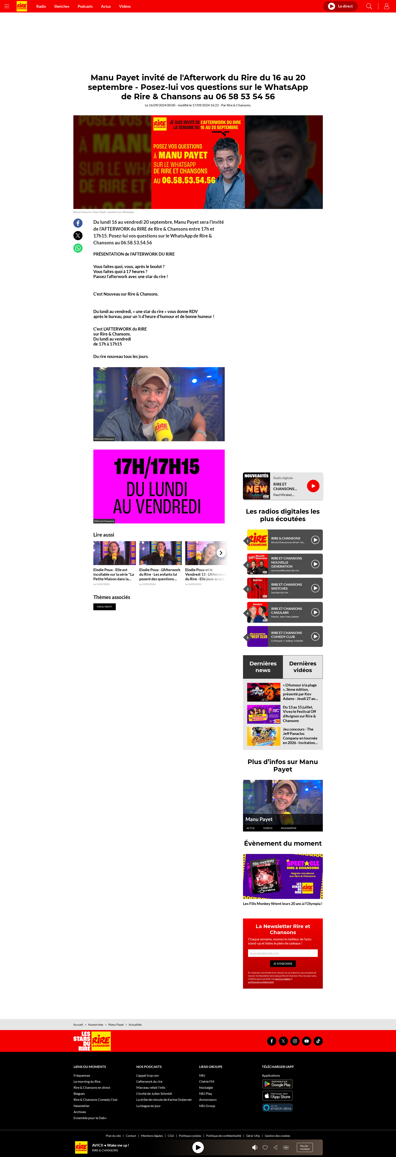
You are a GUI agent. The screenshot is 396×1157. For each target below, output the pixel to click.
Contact (131, 1135)
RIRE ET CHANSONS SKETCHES (286, 586)
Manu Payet (259, 819)
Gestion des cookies (277, 1135)
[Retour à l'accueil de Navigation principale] (22, 6)
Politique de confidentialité (223, 1135)
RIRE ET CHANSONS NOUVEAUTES (286, 486)
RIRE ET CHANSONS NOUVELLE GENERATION (286, 562)
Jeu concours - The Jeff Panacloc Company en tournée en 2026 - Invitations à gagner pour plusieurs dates (300, 740)
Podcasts (85, 6)
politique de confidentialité (261, 982)
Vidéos (125, 6)
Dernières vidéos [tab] (302, 666)
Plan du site (113, 1135)
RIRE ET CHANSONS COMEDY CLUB (286, 635)
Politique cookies (190, 1135)
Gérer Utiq (253, 1135)
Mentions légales (152, 1135)
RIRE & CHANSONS (285, 538)
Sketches (61, 6)
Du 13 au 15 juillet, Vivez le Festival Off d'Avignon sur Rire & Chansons (299, 714)
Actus (106, 6)
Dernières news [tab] (263, 666)
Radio (41, 6)
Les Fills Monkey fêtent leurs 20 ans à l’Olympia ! (282, 903)
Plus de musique (305, 1147)
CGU (171, 1135)
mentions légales (282, 979)
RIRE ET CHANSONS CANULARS (286, 610)
